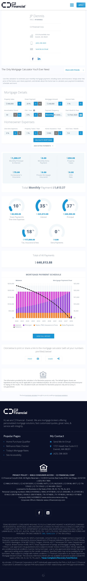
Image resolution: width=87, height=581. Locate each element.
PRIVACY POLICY (20, 475)
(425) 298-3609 (60, 453)
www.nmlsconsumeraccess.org (54, 497)
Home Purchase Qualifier (18, 441)
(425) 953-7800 (44, 481)
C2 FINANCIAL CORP (65, 475)
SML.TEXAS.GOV (48, 533)
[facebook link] (39, 513)
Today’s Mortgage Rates (17, 450)
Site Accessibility (13, 455)
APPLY (81, 5)
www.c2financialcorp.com (54, 500)
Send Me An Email (62, 441)
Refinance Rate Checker (17, 446)
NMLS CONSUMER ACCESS (42, 475)
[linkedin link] (48, 513)
